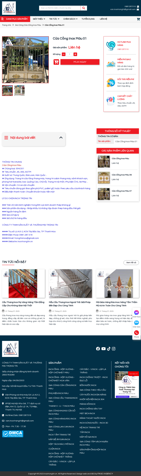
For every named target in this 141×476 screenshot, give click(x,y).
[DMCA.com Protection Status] (12, 434)
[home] (9, 8)
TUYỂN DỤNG (88, 19)
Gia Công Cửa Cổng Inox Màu (28, 25)
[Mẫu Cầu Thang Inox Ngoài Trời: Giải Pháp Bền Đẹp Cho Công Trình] (70, 283)
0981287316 (122, 49)
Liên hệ (103, 19)
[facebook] (98, 349)
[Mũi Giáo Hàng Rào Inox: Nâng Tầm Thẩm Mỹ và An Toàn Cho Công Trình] (117, 283)
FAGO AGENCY (105, 474)
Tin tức (53, 19)
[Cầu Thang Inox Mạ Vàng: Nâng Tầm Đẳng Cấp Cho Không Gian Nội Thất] (23, 283)
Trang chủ (6, 25)
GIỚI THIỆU (38, 19)
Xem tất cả (131, 263)
